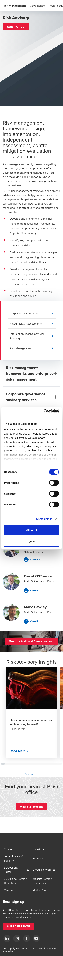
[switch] (54, 483)
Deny (31, 541)
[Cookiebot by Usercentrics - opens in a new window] (44, 411)
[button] (16, 26)
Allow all (31, 529)
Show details (44, 518)
